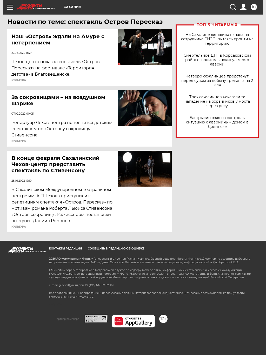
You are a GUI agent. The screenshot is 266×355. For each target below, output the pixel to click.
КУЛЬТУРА (18, 80)
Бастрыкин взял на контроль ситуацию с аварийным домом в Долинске (217, 122)
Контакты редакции (65, 248)
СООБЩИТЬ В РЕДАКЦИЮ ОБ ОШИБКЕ (116, 248)
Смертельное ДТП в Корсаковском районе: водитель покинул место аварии (217, 60)
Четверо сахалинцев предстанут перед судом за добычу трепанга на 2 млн (217, 80)
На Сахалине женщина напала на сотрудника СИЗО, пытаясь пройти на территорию (217, 39)
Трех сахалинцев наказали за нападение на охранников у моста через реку (217, 101)
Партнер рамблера (67, 318)
